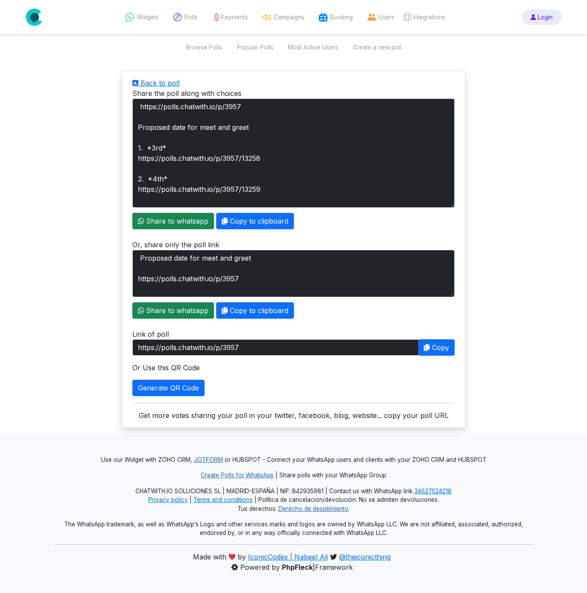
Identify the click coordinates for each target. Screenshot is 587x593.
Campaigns (289, 17)
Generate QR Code (168, 388)
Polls (191, 17)
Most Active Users (313, 47)
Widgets (148, 17)
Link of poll (150, 334)
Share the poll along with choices (187, 93)
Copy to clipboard (258, 221)
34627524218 (433, 491)
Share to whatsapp (176, 221)
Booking (341, 17)
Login (544, 17)
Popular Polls (255, 47)
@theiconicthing (365, 557)
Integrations (429, 17)
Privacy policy (168, 499)
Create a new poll (377, 47)
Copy (439, 347)
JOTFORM (208, 459)
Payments (234, 17)
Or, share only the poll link (175, 244)
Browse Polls (204, 47)
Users (386, 17)
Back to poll (159, 83)
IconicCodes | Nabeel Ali (288, 557)
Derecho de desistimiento (313, 508)
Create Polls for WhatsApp (237, 475)
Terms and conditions (223, 499)
